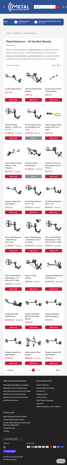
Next (57, 370)
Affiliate (6, 431)
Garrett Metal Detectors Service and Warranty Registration (16, 424)
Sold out (33, 138)
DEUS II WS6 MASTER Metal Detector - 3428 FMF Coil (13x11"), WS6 (53, 239)
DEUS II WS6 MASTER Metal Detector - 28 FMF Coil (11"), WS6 (13, 278)
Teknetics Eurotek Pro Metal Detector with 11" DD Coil (53, 165)
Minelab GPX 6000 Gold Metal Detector (53, 277)
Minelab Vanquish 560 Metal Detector (53, 353)
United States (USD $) (11, 439)
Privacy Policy (41, 397)
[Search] (57, 7)
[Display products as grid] (58, 65)
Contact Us (40, 391)
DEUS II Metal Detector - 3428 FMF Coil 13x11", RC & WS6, (33, 239)
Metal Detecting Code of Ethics (15, 416)
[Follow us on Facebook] (4, 447)
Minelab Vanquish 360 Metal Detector (13, 353)
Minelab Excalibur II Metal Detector (32, 164)
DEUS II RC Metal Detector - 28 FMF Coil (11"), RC (13, 127)
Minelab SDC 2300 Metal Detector (11, 315)
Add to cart (13, 100)
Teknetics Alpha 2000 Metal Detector (12, 202)
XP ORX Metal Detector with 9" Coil (53, 202)
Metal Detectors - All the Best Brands (24, 33)
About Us (39, 403)
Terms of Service (42, 385)
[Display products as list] (60, 65)
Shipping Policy (42, 394)
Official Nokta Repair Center (13, 420)
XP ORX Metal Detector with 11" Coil (33, 202)
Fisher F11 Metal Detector (30, 277)
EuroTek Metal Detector (13, 89)
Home (9, 33)
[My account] (63, 7)
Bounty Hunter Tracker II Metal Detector (53, 90)
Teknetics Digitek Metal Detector (33, 90)
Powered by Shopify (10, 459)
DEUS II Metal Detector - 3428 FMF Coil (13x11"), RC (13, 239)
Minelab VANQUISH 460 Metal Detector (52, 315)
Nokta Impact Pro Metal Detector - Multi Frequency (13, 165)
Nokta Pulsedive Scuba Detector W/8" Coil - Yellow (53, 127)
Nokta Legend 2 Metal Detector (33, 353)
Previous (11, 370)
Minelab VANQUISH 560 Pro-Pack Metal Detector (32, 316)
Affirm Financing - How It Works (48, 407)
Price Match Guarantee (44, 400)
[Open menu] (4, 7)
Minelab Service (9, 428)
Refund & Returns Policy (45, 388)
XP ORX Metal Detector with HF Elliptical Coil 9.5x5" (33, 127)
